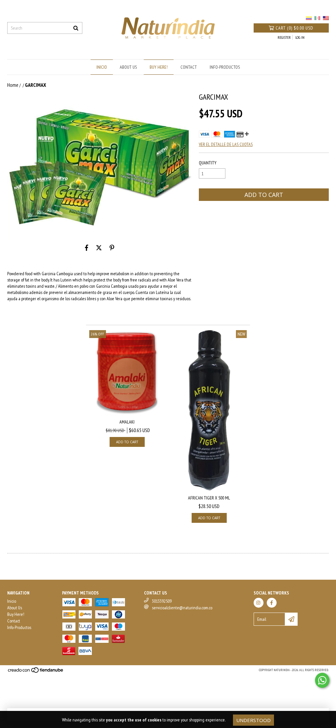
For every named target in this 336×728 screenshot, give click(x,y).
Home (12, 85)
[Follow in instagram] (258, 603)
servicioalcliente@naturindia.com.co (182, 608)
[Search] (75, 28)
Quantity (208, 163)
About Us (128, 67)
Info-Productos (225, 67)
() (294, 28)
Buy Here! (159, 67)
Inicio (101, 67)
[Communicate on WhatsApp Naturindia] (322, 680)
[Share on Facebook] (86, 247)
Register (284, 37)
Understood (253, 720)
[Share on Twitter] (99, 247)
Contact (188, 67)
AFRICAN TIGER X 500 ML (209, 498)
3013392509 (162, 601)
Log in (299, 37)
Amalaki (127, 422)
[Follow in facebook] (272, 603)
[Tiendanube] (36, 672)
